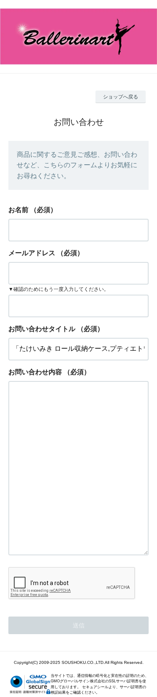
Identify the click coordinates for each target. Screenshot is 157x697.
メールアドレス (31, 253)
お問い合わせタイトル (41, 328)
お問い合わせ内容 (35, 372)
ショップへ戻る (120, 97)
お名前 (18, 209)
